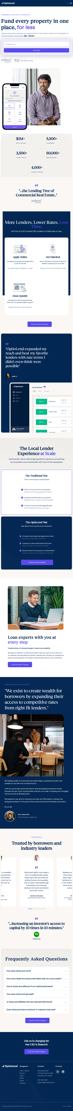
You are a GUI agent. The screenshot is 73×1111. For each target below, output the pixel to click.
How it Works (24, 1071)
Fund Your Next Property (39, 324)
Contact (23, 1083)
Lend (21, 1076)
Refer (22, 1078)
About (22, 1081)
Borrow (22, 1073)
